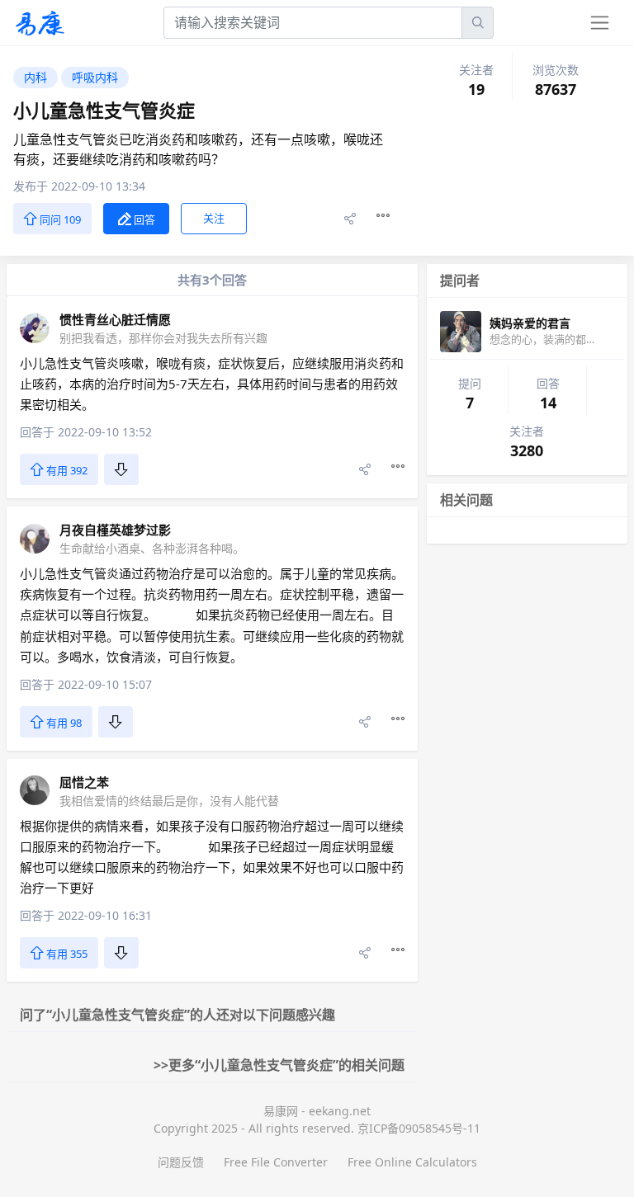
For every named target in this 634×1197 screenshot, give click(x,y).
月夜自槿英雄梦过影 (115, 529)
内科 (35, 77)
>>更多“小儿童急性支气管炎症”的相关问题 (279, 1065)
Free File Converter (276, 1162)
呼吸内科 (95, 77)
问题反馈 (181, 1162)
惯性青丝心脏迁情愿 (115, 319)
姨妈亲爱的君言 (530, 323)
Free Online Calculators (412, 1162)
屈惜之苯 (84, 782)
